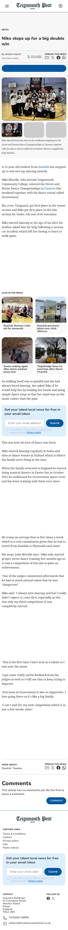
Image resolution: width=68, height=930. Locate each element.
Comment (56, 800)
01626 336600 (21, 917)
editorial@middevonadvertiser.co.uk (30, 923)
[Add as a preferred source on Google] (34, 56)
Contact (7, 837)
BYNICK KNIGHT (13, 54)
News (5, 29)
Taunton (49, 188)
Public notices (11, 847)
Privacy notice (34, 432)
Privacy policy (11, 840)
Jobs (5, 844)
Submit (54, 423)
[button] (7, 6)
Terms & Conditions (14, 833)
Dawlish (43, 167)
